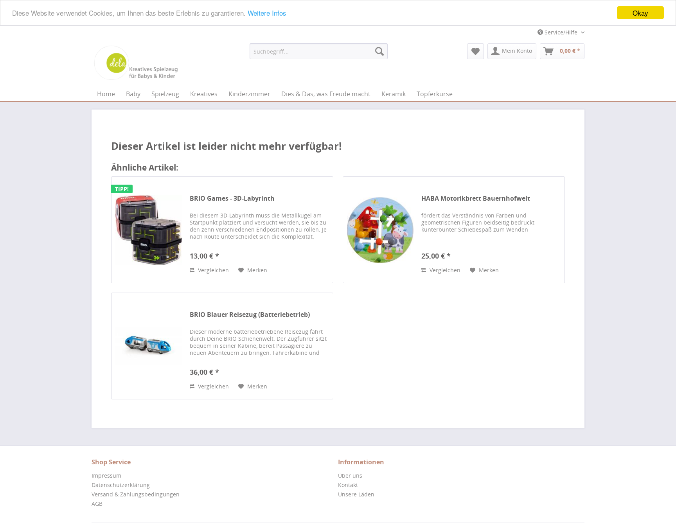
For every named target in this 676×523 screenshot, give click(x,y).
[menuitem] (319, 51)
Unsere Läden (356, 494)
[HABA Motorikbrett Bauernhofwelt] (380, 230)
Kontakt (348, 485)
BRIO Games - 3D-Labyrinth (232, 198)
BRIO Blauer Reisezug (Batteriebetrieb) (250, 315)
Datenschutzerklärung (121, 485)
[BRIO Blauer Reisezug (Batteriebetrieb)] (148, 346)
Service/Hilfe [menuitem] (561, 32)
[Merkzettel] (475, 51)
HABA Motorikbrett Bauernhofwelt (475, 198)
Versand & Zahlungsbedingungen (136, 494)
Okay (640, 13)
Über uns (350, 475)
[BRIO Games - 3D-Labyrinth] (148, 230)
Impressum (106, 475)
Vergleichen (212, 270)
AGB (97, 503)
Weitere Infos (267, 13)
